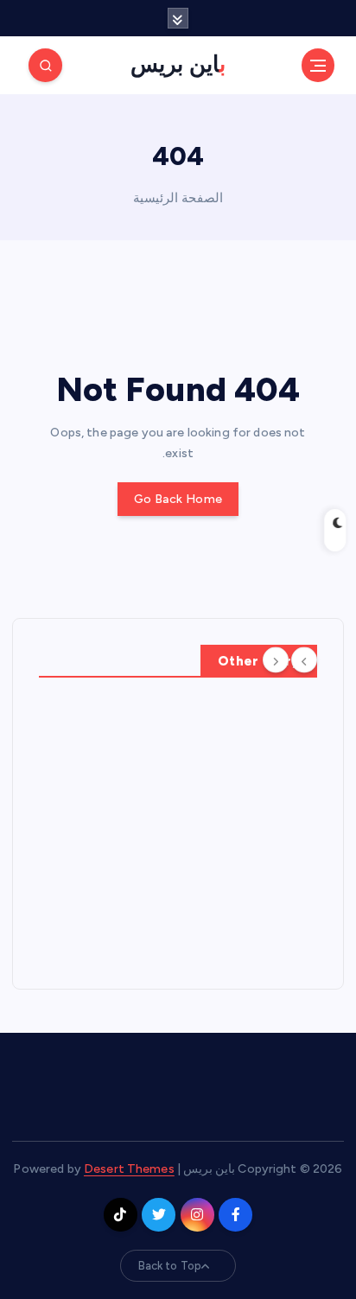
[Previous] (304, 659)
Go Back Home (178, 499)
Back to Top (170, 1265)
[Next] (276, 659)
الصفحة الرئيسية (178, 198)
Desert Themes (129, 1169)
